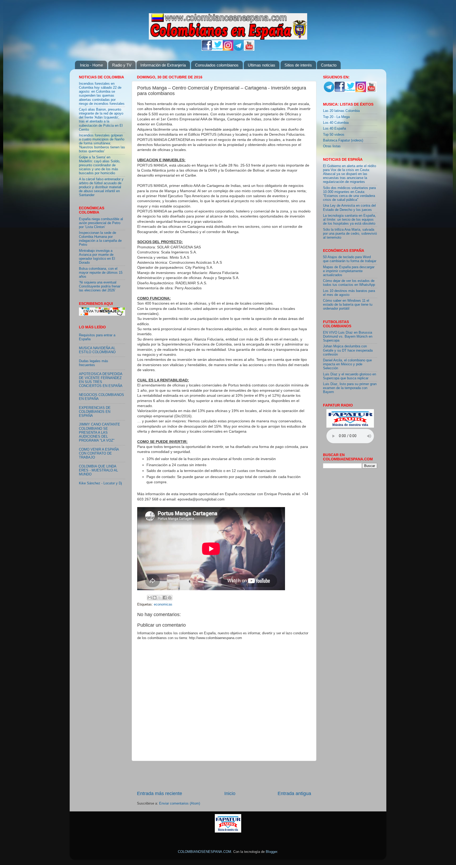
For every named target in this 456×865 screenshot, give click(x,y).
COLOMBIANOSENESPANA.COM (204, 852)
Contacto (328, 65)
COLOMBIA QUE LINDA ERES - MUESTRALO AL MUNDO (98, 470)
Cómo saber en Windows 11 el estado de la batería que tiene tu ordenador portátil (347, 304)
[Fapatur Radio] (350, 426)
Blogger (271, 852)
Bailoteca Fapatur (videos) (343, 140)
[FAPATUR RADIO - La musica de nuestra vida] (228, 831)
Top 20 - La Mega (336, 117)
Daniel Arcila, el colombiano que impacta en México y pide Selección (347, 364)
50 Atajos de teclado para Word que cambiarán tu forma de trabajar (349, 259)
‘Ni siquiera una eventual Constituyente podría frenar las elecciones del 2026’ (99, 286)
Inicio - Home (91, 65)
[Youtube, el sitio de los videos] (249, 49)
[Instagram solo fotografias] (228, 49)
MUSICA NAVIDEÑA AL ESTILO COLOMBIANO (97, 350)
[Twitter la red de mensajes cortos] (217, 49)
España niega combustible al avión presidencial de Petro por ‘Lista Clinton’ (101, 223)
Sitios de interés (298, 65)
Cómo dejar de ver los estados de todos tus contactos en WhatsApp (349, 283)
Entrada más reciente (159, 793)
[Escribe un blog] (154, 597)
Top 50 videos (333, 134)
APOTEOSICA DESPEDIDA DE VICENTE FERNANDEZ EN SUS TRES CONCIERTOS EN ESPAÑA (100, 380)
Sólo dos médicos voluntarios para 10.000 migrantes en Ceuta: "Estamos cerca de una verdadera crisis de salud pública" (349, 194)
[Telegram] (238, 49)
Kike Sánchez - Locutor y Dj (100, 483)
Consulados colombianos (217, 65)
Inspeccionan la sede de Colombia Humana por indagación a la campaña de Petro (100, 239)
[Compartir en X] (159, 597)
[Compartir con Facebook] (164, 597)
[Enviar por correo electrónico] (149, 597)
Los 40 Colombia (336, 123)
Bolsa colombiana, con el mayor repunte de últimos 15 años (100, 272)
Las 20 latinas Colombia (341, 111)
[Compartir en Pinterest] (169, 597)
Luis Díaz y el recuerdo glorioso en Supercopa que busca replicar (349, 376)
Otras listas (332, 146)
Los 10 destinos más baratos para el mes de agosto (349, 293)
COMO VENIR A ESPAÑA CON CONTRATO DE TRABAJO (99, 453)
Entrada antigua (294, 793)
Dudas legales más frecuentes (93, 363)
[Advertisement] (224, 776)
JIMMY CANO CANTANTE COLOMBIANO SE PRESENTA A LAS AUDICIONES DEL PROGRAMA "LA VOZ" (99, 432)
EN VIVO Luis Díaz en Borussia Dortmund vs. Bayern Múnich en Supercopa (347, 336)
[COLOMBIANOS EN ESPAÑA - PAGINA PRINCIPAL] (228, 25)
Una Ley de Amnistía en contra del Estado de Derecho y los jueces (349, 207)
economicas (163, 604)
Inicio (229, 793)
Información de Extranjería (163, 65)
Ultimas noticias (261, 65)
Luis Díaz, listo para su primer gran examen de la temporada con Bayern (350, 388)
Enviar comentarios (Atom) (179, 803)
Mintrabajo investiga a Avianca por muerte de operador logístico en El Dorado (97, 256)
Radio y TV (121, 65)
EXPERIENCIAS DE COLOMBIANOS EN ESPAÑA (95, 412)
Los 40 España (334, 128)
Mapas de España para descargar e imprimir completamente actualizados (348, 271)
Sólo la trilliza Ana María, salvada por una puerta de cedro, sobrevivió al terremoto (350, 233)
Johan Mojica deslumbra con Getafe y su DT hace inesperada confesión (348, 350)
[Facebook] (207, 49)
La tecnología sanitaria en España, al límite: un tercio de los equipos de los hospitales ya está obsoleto (349, 219)
